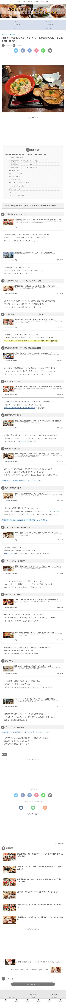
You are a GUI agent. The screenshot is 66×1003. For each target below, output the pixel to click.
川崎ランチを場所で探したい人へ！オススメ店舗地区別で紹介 (26, 154)
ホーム (12, 995)
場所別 (5, 754)
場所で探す (54, 995)
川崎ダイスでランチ (14, 176)
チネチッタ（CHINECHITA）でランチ (20, 183)
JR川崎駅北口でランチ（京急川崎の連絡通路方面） (24, 167)
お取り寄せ (12, 192)
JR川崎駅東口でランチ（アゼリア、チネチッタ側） (24, 161)
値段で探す (12, 997)
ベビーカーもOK (54, 511)
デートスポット (9, 553)
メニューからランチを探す (16, 186)
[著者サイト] (21, 808)
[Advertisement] (33, 59)
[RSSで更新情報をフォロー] (45, 808)
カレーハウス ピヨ (24, 441)
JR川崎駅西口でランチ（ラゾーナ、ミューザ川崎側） (24, 164)
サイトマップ (33, 997)
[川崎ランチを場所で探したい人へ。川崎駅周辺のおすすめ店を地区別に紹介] (29, 50)
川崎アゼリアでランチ (15, 173)
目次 (32, 150)
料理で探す (33, 995)
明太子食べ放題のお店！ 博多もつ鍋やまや (19, 408)
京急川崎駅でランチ (14, 170)
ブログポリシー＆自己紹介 (16, 195)
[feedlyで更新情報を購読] (33, 808)
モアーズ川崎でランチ (15, 179)
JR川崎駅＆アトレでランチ (17, 158)
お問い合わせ (54, 997)
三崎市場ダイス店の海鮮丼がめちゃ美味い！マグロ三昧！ (22, 481)
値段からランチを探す (15, 189)
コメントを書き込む (33, 984)
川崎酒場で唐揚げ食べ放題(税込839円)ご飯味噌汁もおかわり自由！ (25, 520)
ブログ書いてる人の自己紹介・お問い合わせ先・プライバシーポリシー (26, 732)
